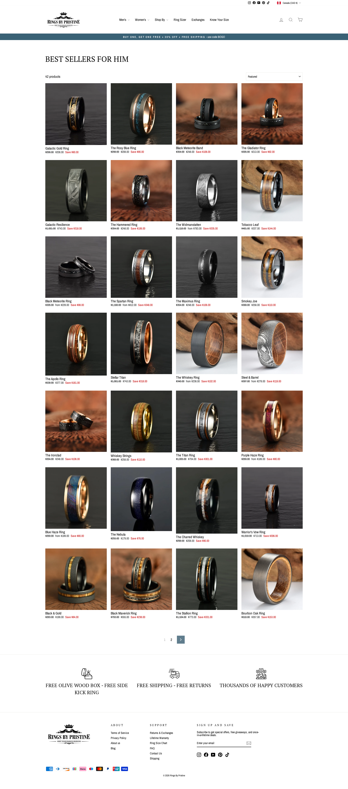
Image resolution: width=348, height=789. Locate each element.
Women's (141, 19)
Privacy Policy (118, 738)
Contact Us (156, 753)
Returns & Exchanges (161, 733)
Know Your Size (219, 19)
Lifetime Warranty (159, 738)
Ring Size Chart (158, 743)
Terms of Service (120, 733)
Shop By (160, 19)
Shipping (154, 758)
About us (115, 743)
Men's (123, 19)
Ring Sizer (180, 19)
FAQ (152, 748)
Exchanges (198, 19)
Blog (113, 748)
